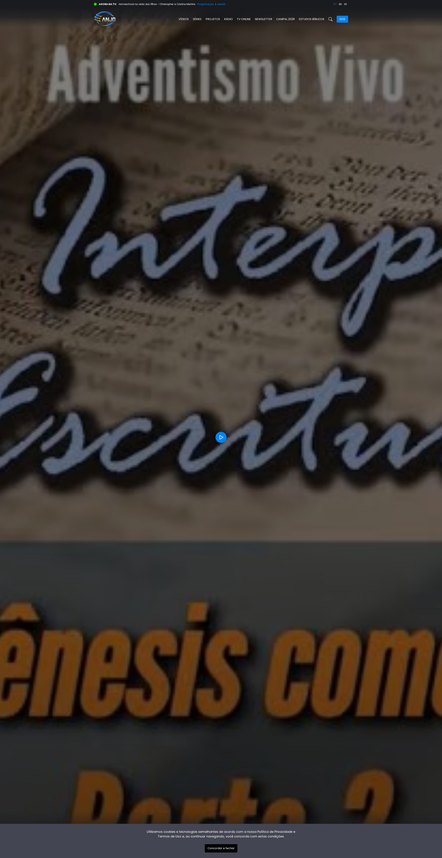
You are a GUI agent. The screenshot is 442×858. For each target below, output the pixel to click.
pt (335, 4)
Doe (342, 19)
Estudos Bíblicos (311, 19)
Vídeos (184, 19)
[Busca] (330, 19)
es (345, 4)
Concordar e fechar (221, 848)
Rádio (228, 19)
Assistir (221, 4)
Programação (205, 4)
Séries (197, 19)
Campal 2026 (285, 19)
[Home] (157, 19)
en (340, 4)
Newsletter (263, 19)
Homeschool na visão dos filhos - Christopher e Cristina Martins (157, 4)
